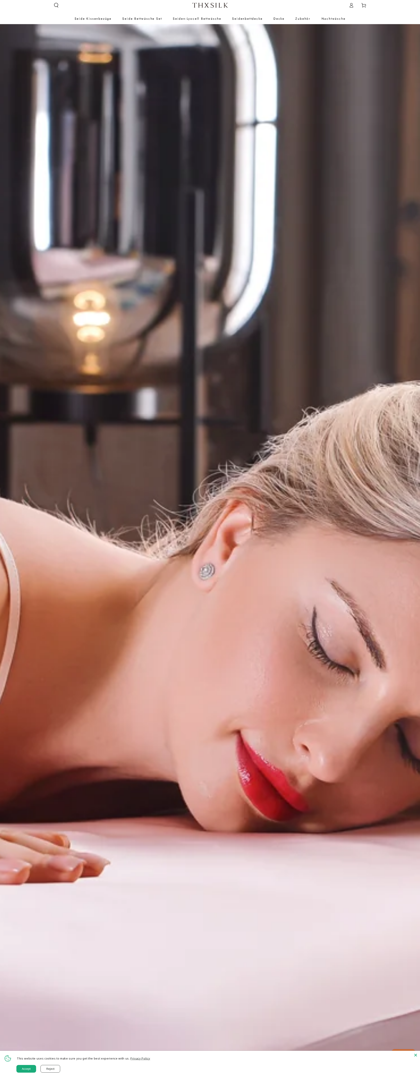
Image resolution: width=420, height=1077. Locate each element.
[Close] (415, 1055)
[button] (56, 5)
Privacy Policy (140, 1058)
